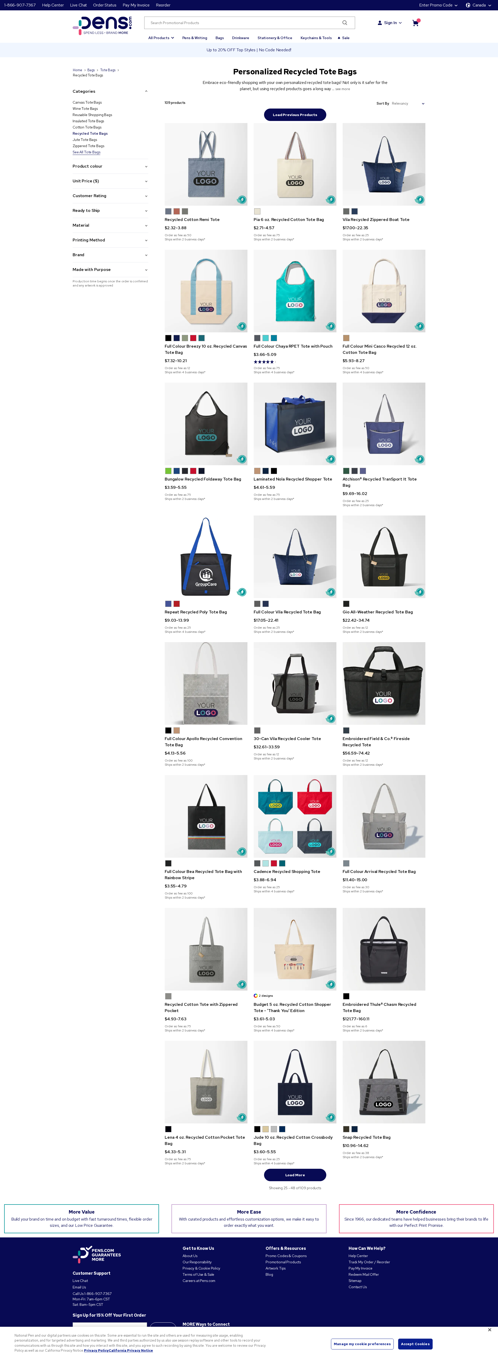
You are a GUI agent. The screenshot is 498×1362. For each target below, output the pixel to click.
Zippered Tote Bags (88, 146)
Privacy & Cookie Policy (201, 1268)
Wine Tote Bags (85, 108)
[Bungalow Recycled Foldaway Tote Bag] (206, 424)
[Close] (489, 1329)
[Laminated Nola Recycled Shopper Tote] (295, 424)
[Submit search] (345, 22)
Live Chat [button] (78, 5)
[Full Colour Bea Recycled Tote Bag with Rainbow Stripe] (206, 816)
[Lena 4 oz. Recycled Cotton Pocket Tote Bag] (206, 1082)
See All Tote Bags (86, 152)
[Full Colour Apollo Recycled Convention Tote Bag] (206, 683)
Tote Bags (107, 70)
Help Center (53, 5)
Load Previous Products (295, 114)
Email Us (79, 1287)
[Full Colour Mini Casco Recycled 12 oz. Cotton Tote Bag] (384, 291)
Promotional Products (283, 1262)
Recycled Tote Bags (90, 133)
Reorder (163, 5)
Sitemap (355, 1280)
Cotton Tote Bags (87, 127)
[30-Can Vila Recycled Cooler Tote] (295, 683)
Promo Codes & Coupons (286, 1255)
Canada (479, 5)
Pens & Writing (194, 37)
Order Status (104, 5)
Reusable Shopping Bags (92, 114)
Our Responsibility (197, 1262)
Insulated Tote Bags (88, 121)
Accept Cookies (415, 1344)
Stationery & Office (275, 37)
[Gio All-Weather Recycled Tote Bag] (384, 556)
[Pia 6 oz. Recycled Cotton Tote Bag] (295, 164)
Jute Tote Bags (85, 139)
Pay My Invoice (136, 5)
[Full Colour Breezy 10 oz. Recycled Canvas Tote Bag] (206, 291)
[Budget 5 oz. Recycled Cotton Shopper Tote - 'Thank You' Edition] (295, 949)
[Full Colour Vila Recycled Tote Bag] (295, 556)
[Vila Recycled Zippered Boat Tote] (384, 164)
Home (77, 70)
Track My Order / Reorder (369, 1262)
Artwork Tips (276, 1268)
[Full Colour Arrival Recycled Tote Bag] (384, 816)
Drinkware (240, 37)
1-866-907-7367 (20, 5)
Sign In (390, 22)
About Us (190, 1255)
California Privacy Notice (131, 1350)
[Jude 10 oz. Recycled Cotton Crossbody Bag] (295, 1082)
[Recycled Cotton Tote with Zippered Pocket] (206, 949)
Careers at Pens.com (199, 1280)
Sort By (383, 103)
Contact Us (358, 1287)
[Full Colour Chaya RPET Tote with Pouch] (295, 291)
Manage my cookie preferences (362, 1344)
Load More (295, 1175)
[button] (161, 35)
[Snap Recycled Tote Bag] (384, 1082)
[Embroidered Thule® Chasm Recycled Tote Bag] (384, 949)
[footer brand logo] (97, 1255)
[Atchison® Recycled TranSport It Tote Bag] (384, 424)
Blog (269, 1274)
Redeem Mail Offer (364, 1274)
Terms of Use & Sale (198, 1274)
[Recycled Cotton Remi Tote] (206, 164)
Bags (220, 37)
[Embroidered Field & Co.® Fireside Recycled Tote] (384, 683)
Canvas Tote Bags (87, 102)
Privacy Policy (96, 1350)
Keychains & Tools (316, 37)
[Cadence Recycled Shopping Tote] (295, 816)
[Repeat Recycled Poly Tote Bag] (206, 556)
